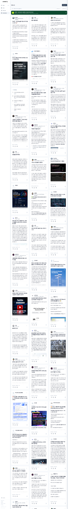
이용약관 (2, 502)
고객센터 (2, 501)
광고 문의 (2, 504)
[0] (13, 48)
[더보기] (27, 18)
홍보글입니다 (14, 56)
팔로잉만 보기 (64, 8)
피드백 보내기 (2, 500)
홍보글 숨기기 (59, 8)
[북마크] (27, 48)
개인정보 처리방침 (3, 503)
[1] (13, 249)
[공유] (17, 48)
